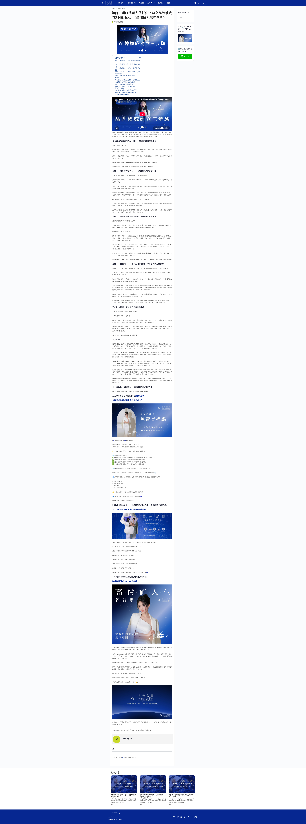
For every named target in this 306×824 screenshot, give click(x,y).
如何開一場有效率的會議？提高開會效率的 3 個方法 (182, 796)
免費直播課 (139, 395)
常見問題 (117, 78)
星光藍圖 (140, 730)
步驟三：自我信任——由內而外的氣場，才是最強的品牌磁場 (127, 73)
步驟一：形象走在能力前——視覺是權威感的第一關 (127, 65)
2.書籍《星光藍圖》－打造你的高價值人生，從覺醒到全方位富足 (127, 87)
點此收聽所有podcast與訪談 (122, 94)
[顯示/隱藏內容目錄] (139, 57)
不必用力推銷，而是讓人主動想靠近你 (125, 76)
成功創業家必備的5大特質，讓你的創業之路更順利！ (123, 796)
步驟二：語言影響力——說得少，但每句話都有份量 (127, 69)
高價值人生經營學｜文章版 (119, 9)
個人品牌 (116, 730)
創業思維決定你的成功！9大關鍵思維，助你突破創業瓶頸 (152, 796)
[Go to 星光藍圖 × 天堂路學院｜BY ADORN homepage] (106, 2)
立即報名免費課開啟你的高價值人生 (124, 84)
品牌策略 (128, 730)
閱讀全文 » (113, 805)
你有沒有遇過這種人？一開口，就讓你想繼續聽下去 (127, 61)
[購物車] (195, 3)
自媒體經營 (147, 730)
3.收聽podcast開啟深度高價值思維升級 (125, 92)
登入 (199, 3)
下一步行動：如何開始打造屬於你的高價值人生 (127, 80)
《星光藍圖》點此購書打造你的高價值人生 (126, 90)
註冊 (204, 3)
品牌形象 (122, 730)
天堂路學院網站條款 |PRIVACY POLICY (116, 817)
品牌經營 (134, 730)
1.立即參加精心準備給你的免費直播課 (125, 82)
